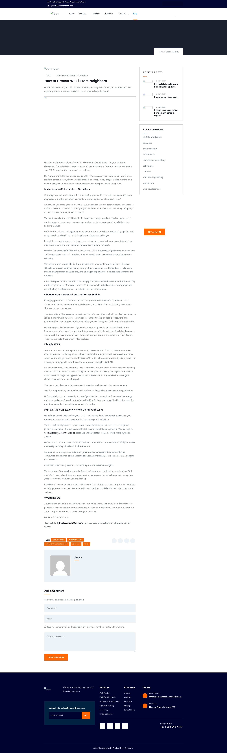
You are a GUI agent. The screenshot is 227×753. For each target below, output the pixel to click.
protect (76, 544)
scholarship (148, 166)
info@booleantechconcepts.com (165, 696)
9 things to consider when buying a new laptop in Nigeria (165, 113)
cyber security (172, 52)
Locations (153, 703)
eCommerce (149, 154)
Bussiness (147, 143)
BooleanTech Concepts (71, 522)
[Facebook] (170, 4)
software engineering (153, 177)
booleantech (58, 540)
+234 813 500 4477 (171, 727)
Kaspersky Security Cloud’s (61, 432)
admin (48, 75)
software (147, 171)
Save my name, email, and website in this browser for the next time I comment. (85, 626)
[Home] (55, 14)
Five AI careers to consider (166, 97)
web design (148, 183)
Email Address (154, 693)
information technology (78, 75)
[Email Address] (145, 695)
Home (160, 52)
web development (151, 189)
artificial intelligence (152, 137)
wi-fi (86, 544)
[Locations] (145, 706)
